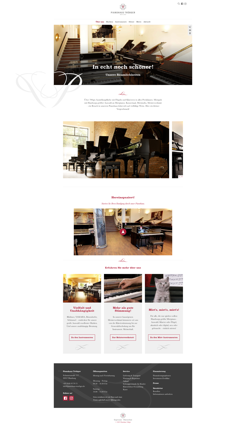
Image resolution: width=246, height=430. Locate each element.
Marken (109, 22)
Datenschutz (127, 420)
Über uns (100, 22)
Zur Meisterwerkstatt (123, 337)
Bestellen (156, 391)
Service (126, 371)
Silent (131, 22)
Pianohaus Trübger (123, 415)
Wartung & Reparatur (131, 378)
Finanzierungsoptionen (162, 375)
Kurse (125, 389)
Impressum (118, 420)
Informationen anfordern (163, 394)
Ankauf (126, 381)
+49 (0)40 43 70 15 (70, 383)
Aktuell (146, 22)
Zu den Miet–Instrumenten (164, 337)
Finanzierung (159, 371)
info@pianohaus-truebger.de (74, 386)
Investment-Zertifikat (161, 378)
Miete (138, 22)
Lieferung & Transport (131, 375)
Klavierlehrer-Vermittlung (133, 386)
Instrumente (121, 22)
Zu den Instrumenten (82, 337)
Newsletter (158, 388)
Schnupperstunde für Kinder (134, 384)
